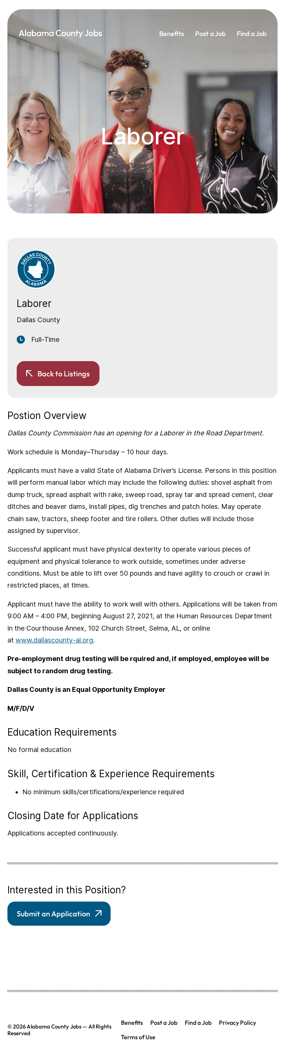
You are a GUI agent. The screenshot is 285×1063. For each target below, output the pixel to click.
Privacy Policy (237, 1022)
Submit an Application (53, 913)
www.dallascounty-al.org (54, 640)
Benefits (171, 33)
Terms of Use (138, 1037)
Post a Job (210, 33)
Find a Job (251, 33)
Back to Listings (63, 373)
